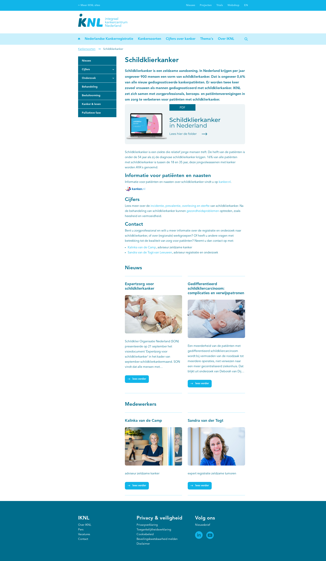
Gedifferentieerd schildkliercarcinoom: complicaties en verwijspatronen (216, 288)
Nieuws (190, 5)
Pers (80, 529)
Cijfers (86, 69)
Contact (83, 539)
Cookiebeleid (145, 534)
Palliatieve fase (91, 113)
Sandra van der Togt (205, 421)
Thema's (206, 39)
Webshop (233, 5)
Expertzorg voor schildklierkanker (140, 286)
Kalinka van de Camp (142, 247)
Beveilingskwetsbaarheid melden (157, 539)
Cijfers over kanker (180, 39)
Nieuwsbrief (202, 525)
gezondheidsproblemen (203, 211)
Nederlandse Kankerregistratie (109, 39)
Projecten (206, 5)
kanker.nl (225, 182)
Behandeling (90, 86)
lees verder (139, 379)
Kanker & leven (91, 104)
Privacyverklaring (147, 525)
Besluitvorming (91, 95)
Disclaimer (143, 544)
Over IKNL (226, 39)
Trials (219, 5)
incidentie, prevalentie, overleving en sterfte (180, 206)
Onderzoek (89, 78)
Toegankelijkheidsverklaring (154, 529)
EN (246, 5)
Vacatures (84, 534)
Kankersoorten (149, 39)
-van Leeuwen (162, 252)
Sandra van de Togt (140, 252)
